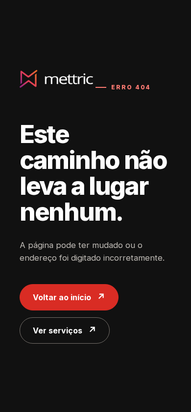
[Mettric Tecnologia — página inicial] (56, 79)
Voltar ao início (62, 297)
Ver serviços (57, 330)
